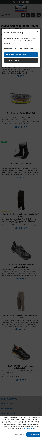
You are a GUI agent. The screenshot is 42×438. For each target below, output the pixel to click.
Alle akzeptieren (33, 434)
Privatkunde (14, 60)
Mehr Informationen (28, 428)
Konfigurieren (19, 434)
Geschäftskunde (16, 54)
